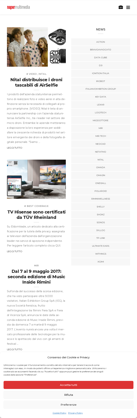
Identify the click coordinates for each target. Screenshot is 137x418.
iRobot (100, 81)
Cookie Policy (59, 413)
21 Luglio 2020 (52, 195)
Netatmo (100, 151)
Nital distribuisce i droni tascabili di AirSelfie (36, 82)
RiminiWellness (100, 198)
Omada (100, 167)
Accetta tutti (68, 385)
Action (100, 42)
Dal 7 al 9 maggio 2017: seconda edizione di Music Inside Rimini (36, 277)
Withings (100, 253)
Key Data (100, 96)
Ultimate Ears (100, 245)
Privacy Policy (75, 413)
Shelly (101, 206)
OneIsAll (100, 183)
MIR (36, 265)
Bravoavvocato (100, 49)
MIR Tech (100, 136)
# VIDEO (31, 73)
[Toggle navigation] (127, 7)
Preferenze (69, 404)
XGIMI (101, 261)
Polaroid (101, 191)
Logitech (100, 112)
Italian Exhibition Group (100, 88)
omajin (100, 175)
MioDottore (100, 120)
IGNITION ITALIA (100, 73)
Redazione (22, 62)
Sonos (101, 222)
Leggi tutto (14, 147)
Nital (42, 73)
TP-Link (100, 238)
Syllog (100, 230)
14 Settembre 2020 (49, 62)
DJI (100, 65)
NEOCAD (101, 143)
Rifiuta (68, 394)
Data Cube (100, 57)
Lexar (100, 104)
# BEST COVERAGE (36, 206)
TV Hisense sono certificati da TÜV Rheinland (36, 214)
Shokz (101, 214)
